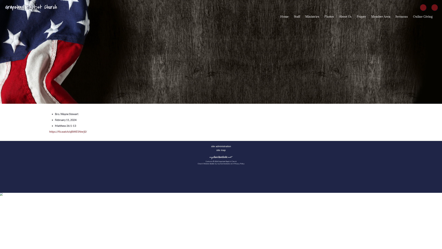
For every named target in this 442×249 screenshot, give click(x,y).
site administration (221, 146)
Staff (297, 17)
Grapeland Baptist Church (31, 7)
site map (221, 150)
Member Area (380, 17)
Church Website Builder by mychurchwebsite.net (215, 164)
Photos (329, 17)
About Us (345, 17)
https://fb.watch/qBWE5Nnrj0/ (68, 131)
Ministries (312, 17)
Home (284, 17)
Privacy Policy (239, 164)
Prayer (361, 17)
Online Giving (423, 17)
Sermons (401, 17)
